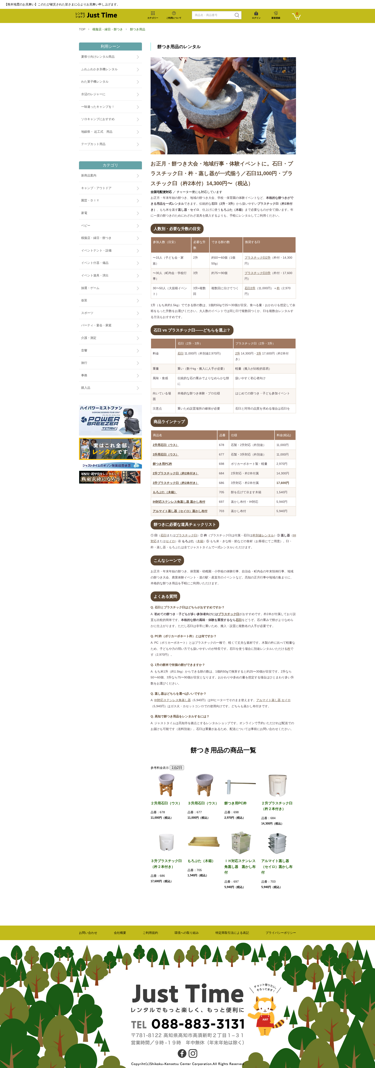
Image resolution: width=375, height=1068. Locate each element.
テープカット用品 (93, 144)
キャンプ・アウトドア (96, 188)
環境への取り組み (186, 932)
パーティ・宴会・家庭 (96, 325)
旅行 (84, 362)
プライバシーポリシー (281, 932)
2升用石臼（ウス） (166, 445)
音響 (84, 350)
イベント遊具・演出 (95, 275)
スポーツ (87, 313)
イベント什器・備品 (95, 263)
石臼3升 (250, 288)
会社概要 (120, 932)
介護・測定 (88, 338)
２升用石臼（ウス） (166, 803)
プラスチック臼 (186, 535)
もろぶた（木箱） (165, 492)
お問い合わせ (88, 932)
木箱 (200, 541)
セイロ (170, 541)
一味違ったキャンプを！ (98, 106)
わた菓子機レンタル (95, 81)
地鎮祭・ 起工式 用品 (96, 131)
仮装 (84, 300)
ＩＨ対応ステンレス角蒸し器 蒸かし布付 (240, 866)
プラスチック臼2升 (258, 257)
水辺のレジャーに (93, 94)
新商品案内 (88, 175)
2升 (237, 353)
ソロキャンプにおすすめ (98, 119)
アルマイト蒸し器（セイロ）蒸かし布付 (180, 511)
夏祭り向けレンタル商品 (98, 56)
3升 (259, 353)
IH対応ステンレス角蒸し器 (172, 700)
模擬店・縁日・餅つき (107, 29)
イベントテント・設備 (96, 250)
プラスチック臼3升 (258, 273)
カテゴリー (152, 18)
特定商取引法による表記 (232, 932)
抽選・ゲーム (90, 288)
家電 (84, 213)
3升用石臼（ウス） (166, 454)
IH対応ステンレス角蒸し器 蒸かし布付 (179, 501)
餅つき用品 (137, 29)
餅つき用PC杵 (162, 463)
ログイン (256, 18)
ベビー (85, 225)
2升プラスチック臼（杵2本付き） (176, 473)
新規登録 (275, 18)
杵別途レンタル (263, 535)
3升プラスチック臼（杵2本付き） (176, 483)
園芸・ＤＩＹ (90, 200)
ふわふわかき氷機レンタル (99, 69)
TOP (82, 29)
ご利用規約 (150, 932)
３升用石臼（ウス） (203, 803)
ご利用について (173, 18)
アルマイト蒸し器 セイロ (273, 700)
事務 (84, 375)
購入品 (85, 387)
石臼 (181, 353)
